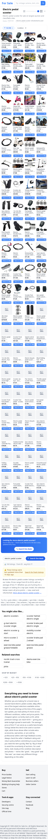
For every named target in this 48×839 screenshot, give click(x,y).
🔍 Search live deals (35, 558)
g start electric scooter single (10, 624)
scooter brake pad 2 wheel (35, 639)
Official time (6, 811)
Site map (5, 808)
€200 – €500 (8, 682)
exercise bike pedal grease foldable (12, 646)
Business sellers (32, 781)
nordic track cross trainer (12, 660)
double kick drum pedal (10, 605)
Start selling (30, 774)
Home (5, 21)
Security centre (8, 805)
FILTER (8, 28)
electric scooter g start (11, 632)
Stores (4, 787)
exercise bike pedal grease (35, 646)
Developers (6, 802)
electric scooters (11, 616)
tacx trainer (10, 602)
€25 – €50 (15, 677)
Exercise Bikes (11, 22)
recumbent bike (27, 605)
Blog (27, 808)
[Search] (43, 3)
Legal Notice (7, 778)
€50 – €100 (27, 677)
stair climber (40, 605)
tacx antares (22, 602)
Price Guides (7, 774)
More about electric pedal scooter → (27, 593)
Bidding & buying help (11, 784)
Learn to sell (30, 778)
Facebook (29, 805)
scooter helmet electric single (33, 617)
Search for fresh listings (34, 572)
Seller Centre (31, 784)
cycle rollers (12, 600)
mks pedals (23, 600)
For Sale (7, 3)
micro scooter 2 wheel (11, 639)
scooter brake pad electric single (35, 624)
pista (6, 666)
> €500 (19, 682)
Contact (29, 802)
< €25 (5, 677)
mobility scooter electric (34, 632)
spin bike (33, 600)
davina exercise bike (33, 660)
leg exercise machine (37, 602)
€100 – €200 (39, 677)
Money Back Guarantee (11, 781)
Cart (3, 791)
